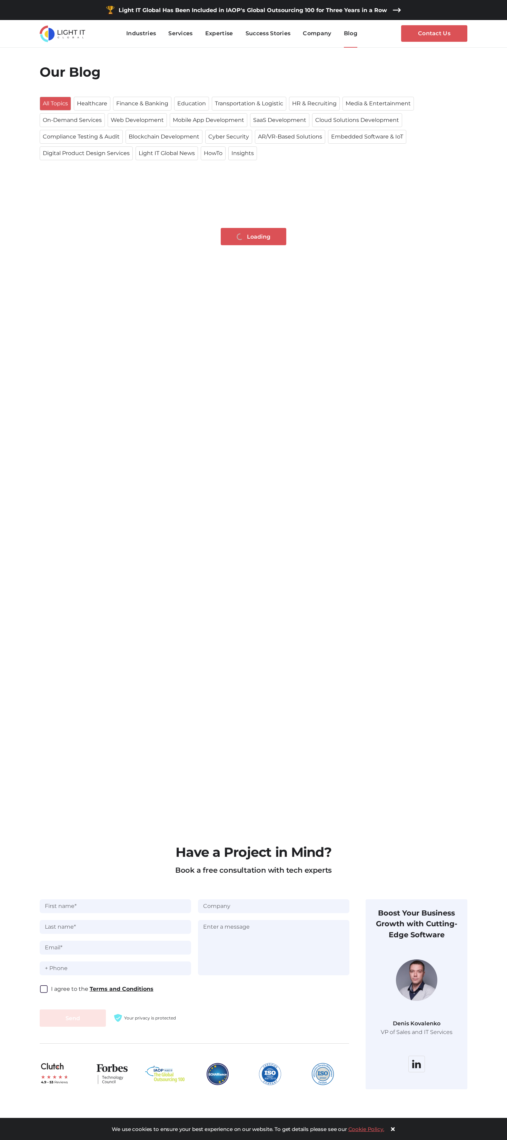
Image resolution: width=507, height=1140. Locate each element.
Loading (258, 236)
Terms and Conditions (121, 989)
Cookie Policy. (366, 1129)
